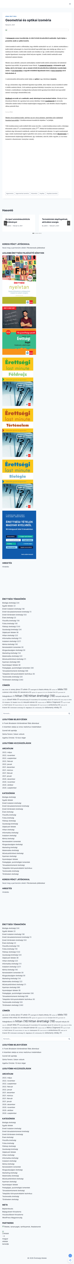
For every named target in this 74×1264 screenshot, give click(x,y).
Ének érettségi (7, 618)
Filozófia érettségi (9, 621)
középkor (8, 702)
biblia (62, 689)
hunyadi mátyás (62, 696)
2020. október (7, 785)
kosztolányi (35, 699)
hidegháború (8, 696)
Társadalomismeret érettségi (13, 671)
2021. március (7, 770)
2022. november (8, 755)
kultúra (57, 699)
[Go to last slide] (5, 223)
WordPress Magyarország (12, 1218)
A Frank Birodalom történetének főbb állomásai (20, 723)
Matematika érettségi (10, 656)
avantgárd (35, 689)
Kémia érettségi (10, 16)
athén (26, 689)
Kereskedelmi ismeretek (11, 647)
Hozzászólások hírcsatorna (12, 1215)
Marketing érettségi (9, 653)
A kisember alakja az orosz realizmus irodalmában (21, 727)
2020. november (8, 782)
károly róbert (65, 699)
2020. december (8, 779)
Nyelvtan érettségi (9, 662)
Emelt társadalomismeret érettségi (15, 612)
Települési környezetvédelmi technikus (17, 674)
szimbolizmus (54, 705)
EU (45, 692)
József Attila (13, 699)
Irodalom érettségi (9, 641)
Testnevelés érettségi (10, 677)
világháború (30, 707)
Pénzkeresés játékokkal (36, 248)
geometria (9, 193)
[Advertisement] (37, 581)
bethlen (54, 689)
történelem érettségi (17, 707)
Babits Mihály (45, 689)
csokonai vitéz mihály (11, 692)
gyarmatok (61, 692)
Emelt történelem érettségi (12, 615)
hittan (21, 695)
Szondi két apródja (9, 730)
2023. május (7, 752)
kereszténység (25, 699)
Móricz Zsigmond (55, 702)
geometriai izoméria (22, 193)
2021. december (8, 767)
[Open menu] (70, 3)
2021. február (7, 773)
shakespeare (35, 705)
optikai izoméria (52, 193)
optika (42, 193)
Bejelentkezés (7, 1209)
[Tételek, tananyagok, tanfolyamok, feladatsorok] (37, 1226)
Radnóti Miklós (19, 705)
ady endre (6, 689)
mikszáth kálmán (30, 702)
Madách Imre (18, 702)
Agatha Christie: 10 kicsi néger (14, 738)
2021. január (7, 776)
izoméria (34, 193)
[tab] (33, 233)
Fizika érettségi (8, 624)
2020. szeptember (9, 788)
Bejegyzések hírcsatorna (11, 1212)
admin (9, 226)
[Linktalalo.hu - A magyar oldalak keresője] (37, 1238)
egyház (34, 692)
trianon (6, 707)
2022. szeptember (9, 758)
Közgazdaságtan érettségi (12, 650)
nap (65, 702)
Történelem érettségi (10, 680)
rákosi (26, 705)
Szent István (44, 705)
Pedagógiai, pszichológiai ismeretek (16, 668)
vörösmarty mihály (53, 707)
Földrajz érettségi (9, 627)
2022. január (7, 764)
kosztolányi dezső (46, 699)
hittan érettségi (42, 695)
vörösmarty (39, 707)
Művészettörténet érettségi (12, 659)
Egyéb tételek (7, 606)
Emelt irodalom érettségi (11, 609)
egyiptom (40, 692)
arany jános (17, 689)
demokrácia (25, 692)
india (4, 699)
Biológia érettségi (9, 603)
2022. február (7, 761)
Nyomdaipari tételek (10, 665)
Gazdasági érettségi (10, 630)
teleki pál (64, 705)
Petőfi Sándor (9, 705)
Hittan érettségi (8, 635)
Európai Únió (53, 692)
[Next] (68, 223)
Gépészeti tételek (9, 632)
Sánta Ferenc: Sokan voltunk (13, 734)
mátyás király (42, 702)
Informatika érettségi (10, 638)
